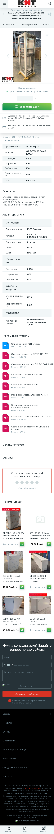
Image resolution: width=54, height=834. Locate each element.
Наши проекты (9, 758)
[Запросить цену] (22, 544)
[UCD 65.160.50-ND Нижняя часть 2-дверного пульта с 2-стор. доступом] (13, 605)
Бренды (6, 714)
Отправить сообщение (27, 694)
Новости (7, 722)
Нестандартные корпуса (15, 749)
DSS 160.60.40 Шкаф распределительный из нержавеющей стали (39, 536)
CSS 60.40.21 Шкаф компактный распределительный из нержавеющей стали (12, 580)
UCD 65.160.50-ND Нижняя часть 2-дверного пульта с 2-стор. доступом (12, 623)
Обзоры (6, 731)
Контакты (7, 776)
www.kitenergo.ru (33, 788)
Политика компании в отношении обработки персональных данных (27, 816)
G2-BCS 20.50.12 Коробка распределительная (38, 621)
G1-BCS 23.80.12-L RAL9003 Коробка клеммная (37, 578)
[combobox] (8, 664)
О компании (8, 740)
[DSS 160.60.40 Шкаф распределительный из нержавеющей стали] (40, 519)
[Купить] (49, 544)
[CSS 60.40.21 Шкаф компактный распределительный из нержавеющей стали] (13, 562)
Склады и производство (14, 767)
